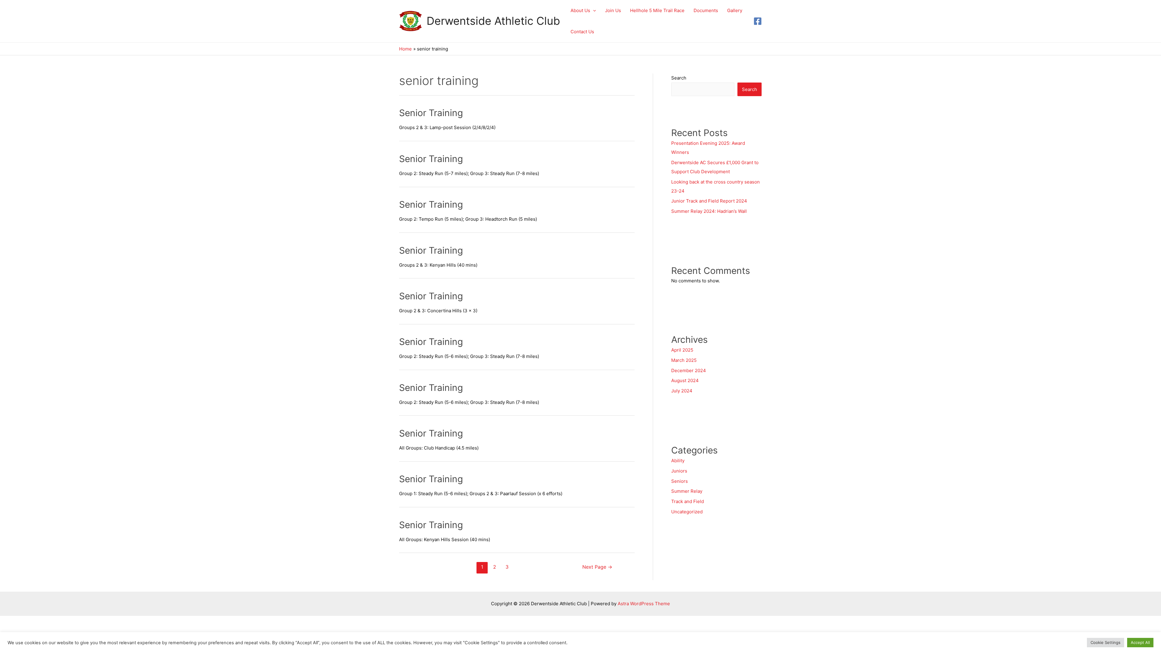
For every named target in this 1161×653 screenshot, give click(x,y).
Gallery (734, 10)
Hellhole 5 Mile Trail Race (657, 10)
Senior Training (431, 112)
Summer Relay (686, 491)
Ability (678, 460)
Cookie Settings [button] (1105, 642)
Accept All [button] (1140, 642)
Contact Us (582, 31)
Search (678, 78)
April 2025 (682, 350)
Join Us (613, 10)
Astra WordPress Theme (644, 603)
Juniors (679, 471)
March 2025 (684, 360)
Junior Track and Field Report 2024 (709, 201)
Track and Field (687, 501)
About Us (580, 10)
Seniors (679, 481)
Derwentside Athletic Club (493, 21)
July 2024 (681, 391)
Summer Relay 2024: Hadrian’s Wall (709, 211)
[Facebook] (757, 21)
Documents (706, 10)
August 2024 (685, 380)
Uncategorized (687, 512)
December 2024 (688, 370)
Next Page (597, 567)
